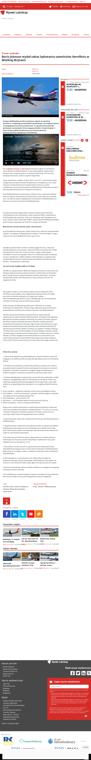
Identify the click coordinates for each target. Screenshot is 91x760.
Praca (86, 34)
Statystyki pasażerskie (11, 717)
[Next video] (12, 163)
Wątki (64, 34)
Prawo (39, 34)
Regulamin (7, 693)
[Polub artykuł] (7, 515)
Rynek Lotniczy (8, 674)
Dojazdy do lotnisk (9, 719)
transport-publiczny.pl (55, 1)
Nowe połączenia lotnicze (12, 710)
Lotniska (6, 34)
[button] (82, 144)
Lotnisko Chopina (9, 712)
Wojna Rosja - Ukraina (11, 714)
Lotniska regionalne (10, 703)
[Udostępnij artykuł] (15, 515)
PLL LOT (5, 708)
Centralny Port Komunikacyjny (14, 705)
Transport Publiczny (10, 671)
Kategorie (18, 6)
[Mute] (18, 163)
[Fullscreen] (56, 163)
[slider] (31, 160)
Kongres (75, 34)
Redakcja (6, 688)
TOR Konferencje (9, 686)
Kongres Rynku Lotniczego (12, 701)
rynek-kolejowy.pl (24, 1)
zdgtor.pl (83, 1)
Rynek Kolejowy (8, 667)
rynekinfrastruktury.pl (39, 1)
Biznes (29, 34)
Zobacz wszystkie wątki (10, 723)
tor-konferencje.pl (71, 1)
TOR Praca (6, 676)
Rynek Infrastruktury (10, 669)
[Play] (6, 163)
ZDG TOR (6, 684)
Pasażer (18, 34)
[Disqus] (31, 613)
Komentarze (52, 34)
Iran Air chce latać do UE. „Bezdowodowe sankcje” (30, 541)
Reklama (6, 691)
